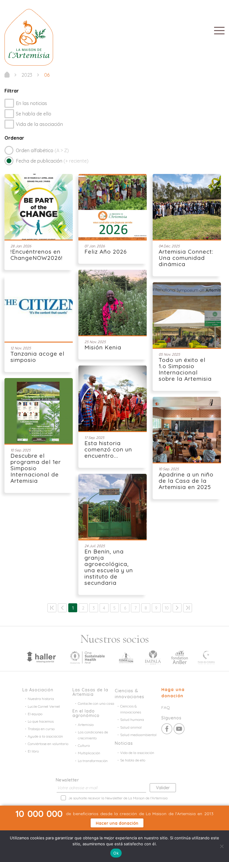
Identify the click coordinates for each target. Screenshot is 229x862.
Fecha (52, 161)
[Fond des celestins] (206, 657)
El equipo (35, 714)
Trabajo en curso (41, 729)
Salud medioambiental (138, 735)
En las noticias (31, 103)
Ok (116, 853)
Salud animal (131, 727)
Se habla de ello (33, 114)
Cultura (84, 745)
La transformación (93, 760)
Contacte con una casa (96, 703)
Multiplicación (89, 753)
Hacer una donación (117, 823)
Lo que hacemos (41, 721)
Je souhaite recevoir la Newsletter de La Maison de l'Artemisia (118, 798)
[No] (222, 846)
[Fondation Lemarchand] (126, 657)
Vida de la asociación (39, 124)
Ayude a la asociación (45, 736)
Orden (42, 150)
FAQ (165, 707)
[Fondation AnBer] (179, 657)
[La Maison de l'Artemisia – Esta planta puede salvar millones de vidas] (28, 37)
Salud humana (132, 719)
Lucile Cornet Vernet (44, 706)
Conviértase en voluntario (48, 743)
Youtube (179, 728)
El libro (33, 751)
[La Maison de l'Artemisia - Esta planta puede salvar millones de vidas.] (7, 75)
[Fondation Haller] (40, 657)
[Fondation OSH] (87, 657)
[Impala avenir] (153, 657)
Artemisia (86, 724)
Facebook (166, 728)
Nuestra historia (41, 698)
